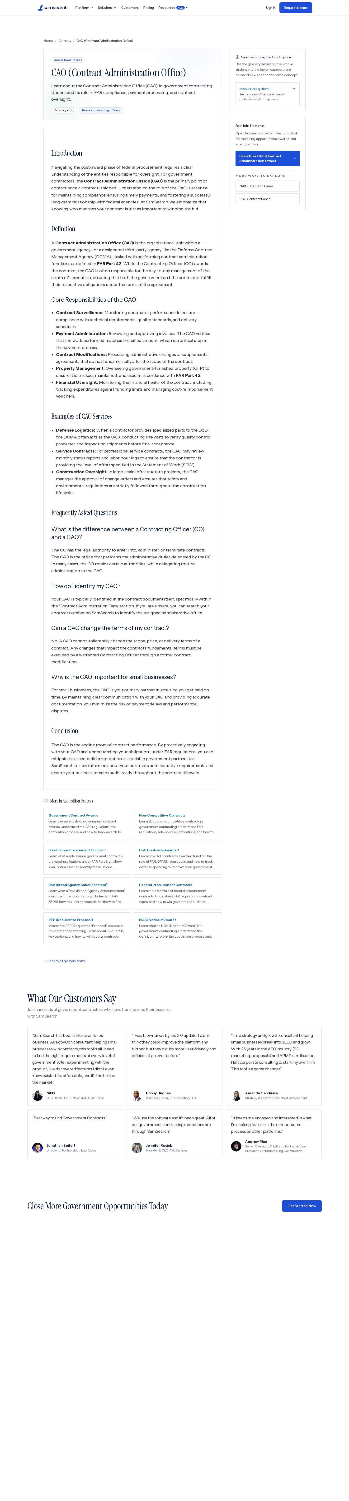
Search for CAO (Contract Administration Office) (260, 158)
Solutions (105, 7)
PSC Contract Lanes (255, 199)
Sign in (271, 7)
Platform (82, 7)
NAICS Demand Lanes (256, 186)
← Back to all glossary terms (64, 961)
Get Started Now (302, 1206)
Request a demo (296, 8)
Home (48, 41)
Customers (130, 7)
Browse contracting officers (101, 110)
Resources (171, 8)
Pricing (148, 7)
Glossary (64, 41)
